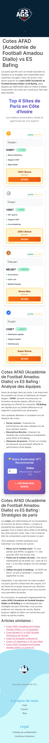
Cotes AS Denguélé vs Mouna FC (22, 638)
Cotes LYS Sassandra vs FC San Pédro (24, 641)
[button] (24, 31)
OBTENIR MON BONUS (26, 485)
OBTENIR (24, 179)
